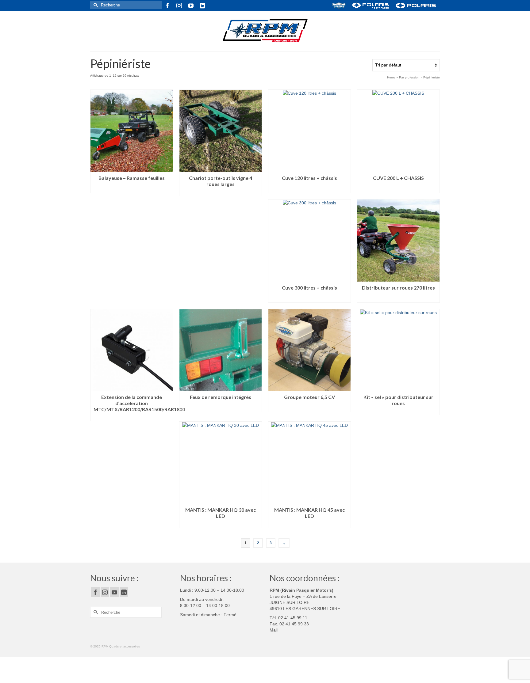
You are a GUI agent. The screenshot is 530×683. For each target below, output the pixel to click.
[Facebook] (167, 5)
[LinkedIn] (202, 5)
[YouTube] (191, 5)
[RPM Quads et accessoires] (265, 31)
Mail (274, 630)
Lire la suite (131, 188)
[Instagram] (179, 5)
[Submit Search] (94, 5)
